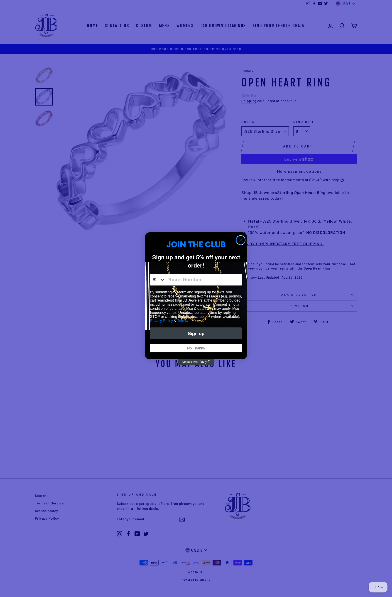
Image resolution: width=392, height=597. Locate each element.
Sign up (196, 333)
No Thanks (196, 348)
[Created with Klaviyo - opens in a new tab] (196, 362)
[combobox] (157, 279)
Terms (182, 321)
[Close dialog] (240, 240)
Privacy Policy (161, 321)
